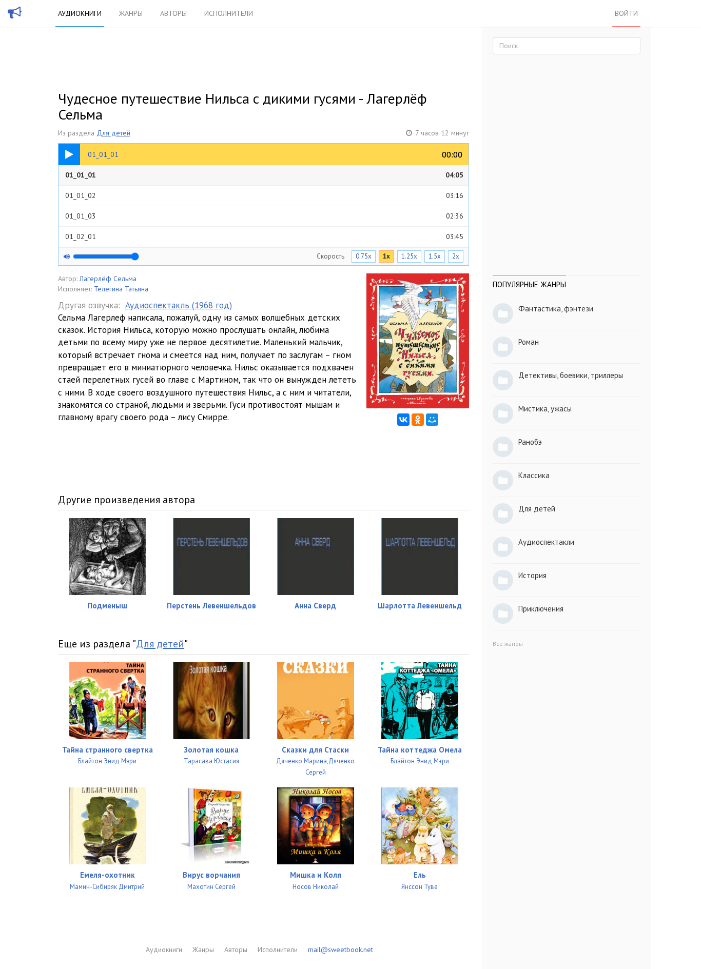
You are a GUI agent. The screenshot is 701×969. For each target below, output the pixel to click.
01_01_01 (264, 175)
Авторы (173, 13)
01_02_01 (264, 236)
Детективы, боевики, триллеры (570, 375)
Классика (534, 475)
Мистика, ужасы (545, 408)
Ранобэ (530, 442)
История (532, 575)
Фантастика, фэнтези (555, 308)
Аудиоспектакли (546, 542)
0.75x (364, 256)
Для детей (113, 132)
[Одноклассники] (418, 419)
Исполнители (228, 13)
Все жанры (508, 643)
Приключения (540, 609)
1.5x (435, 256)
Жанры (131, 13)
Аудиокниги (80, 13)
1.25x (409, 256)
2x (455, 256)
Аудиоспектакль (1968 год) (178, 305)
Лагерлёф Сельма (108, 278)
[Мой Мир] (432, 419)
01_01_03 (264, 216)
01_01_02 (264, 195)
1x (386, 256)
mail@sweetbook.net (340, 949)
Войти (626, 13)
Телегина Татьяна (121, 288)
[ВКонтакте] (403, 419)
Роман (528, 342)
